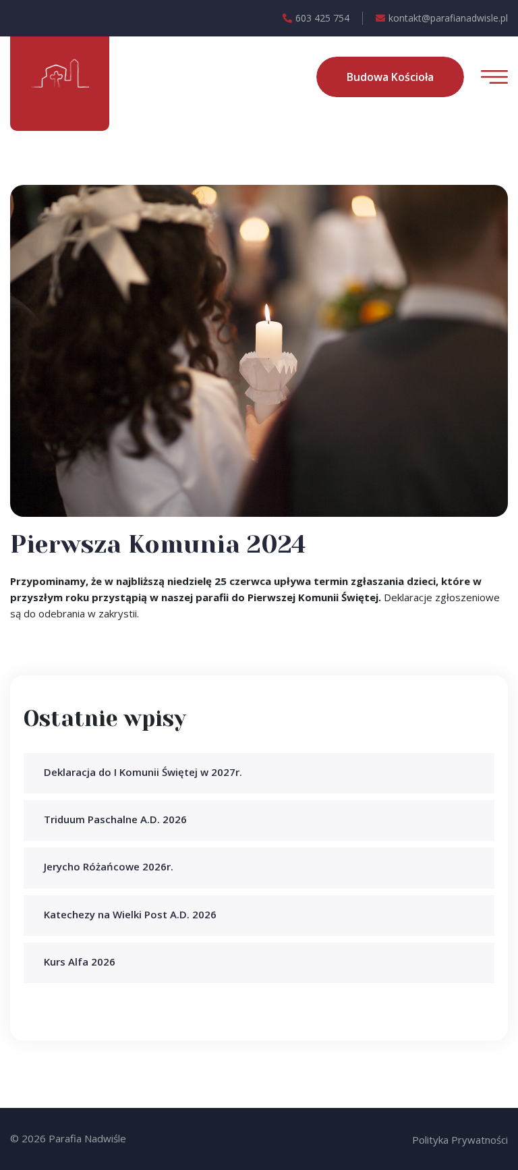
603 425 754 (322, 17)
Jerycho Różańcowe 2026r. (108, 866)
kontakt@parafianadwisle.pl (448, 17)
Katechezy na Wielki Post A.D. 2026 (130, 914)
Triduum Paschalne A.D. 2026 (115, 819)
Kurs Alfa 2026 (79, 961)
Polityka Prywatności (460, 1139)
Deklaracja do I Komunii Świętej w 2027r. (143, 772)
